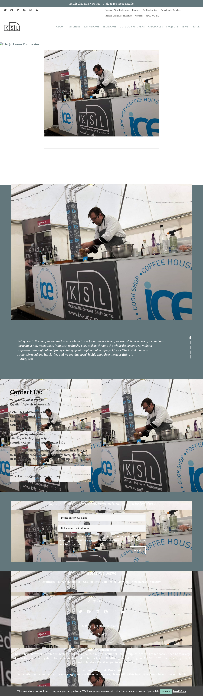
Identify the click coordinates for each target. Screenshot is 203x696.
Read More (179, 691)
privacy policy (131, 540)
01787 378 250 (35, 400)
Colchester (109, 581)
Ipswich (123, 581)
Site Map (101, 634)
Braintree (48, 581)
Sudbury (155, 581)
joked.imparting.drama (46, 476)
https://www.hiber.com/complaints (164, 674)
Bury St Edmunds (69, 581)
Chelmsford (91, 581)
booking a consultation (54, 450)
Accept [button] (166, 691)
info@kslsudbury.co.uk (35, 404)
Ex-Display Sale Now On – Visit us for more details (101, 3)
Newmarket (139, 581)
